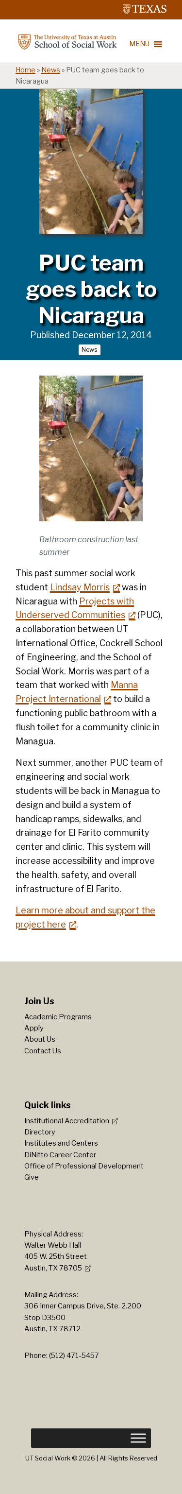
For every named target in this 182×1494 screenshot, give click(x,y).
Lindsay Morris (80, 587)
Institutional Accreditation (66, 1120)
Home (25, 70)
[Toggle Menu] (138, 1438)
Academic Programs (58, 1017)
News (50, 70)
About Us (39, 1039)
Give (31, 1177)
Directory (39, 1132)
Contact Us (42, 1051)
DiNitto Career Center (60, 1155)
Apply (34, 1028)
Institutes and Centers (61, 1143)
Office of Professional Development (84, 1166)
